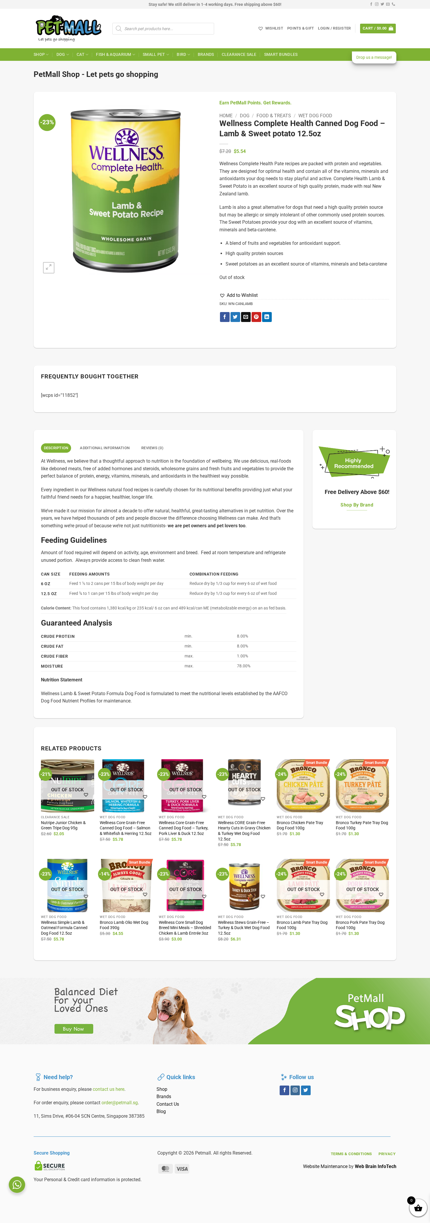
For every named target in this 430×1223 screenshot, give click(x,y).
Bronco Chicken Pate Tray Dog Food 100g (300, 825)
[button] (334, 28)
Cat (81, 54)
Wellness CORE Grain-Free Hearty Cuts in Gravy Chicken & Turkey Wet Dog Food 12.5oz (244, 831)
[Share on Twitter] (235, 317)
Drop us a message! (374, 57)
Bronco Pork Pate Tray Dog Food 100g (360, 925)
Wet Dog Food (315, 115)
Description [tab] (56, 448)
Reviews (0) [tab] (152, 448)
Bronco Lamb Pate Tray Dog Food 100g (302, 925)
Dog (60, 54)
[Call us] (393, 4)
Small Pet (154, 54)
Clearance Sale (239, 54)
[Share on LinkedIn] (267, 317)
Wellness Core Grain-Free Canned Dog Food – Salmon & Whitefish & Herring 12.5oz (126, 828)
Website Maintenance (325, 1166)
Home (226, 115)
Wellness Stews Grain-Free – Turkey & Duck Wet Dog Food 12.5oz (244, 928)
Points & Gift (300, 28)
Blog (161, 1111)
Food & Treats (274, 115)
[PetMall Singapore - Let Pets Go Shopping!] (69, 28)
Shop (39, 54)
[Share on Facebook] (225, 317)
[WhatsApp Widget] (17, 1185)
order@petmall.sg (120, 1102)
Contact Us (167, 1104)
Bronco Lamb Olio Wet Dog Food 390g (124, 925)
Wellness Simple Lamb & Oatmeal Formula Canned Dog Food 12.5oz (64, 928)
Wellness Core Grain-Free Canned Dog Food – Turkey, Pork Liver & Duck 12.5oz (183, 828)
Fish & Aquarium (113, 54)
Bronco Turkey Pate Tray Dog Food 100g (362, 825)
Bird (181, 54)
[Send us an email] (388, 4)
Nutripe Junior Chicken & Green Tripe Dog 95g (63, 825)
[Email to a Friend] (246, 317)
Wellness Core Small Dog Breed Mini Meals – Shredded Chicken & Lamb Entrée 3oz (185, 928)
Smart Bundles (281, 54)
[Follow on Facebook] (371, 4)
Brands (206, 54)
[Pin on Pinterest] (256, 317)
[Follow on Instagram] (377, 4)
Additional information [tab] (105, 448)
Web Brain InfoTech (375, 1166)
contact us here (108, 1089)
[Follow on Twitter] (382, 4)
